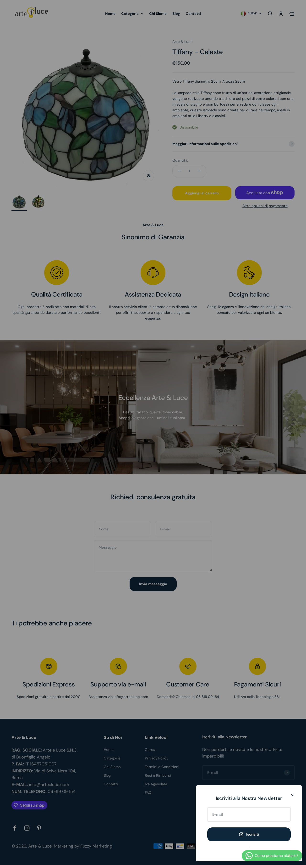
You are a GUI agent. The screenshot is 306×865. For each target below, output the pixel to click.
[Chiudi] (292, 795)
